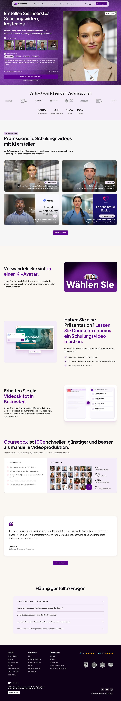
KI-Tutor (10, 665)
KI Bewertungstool (13, 668)
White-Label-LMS (13, 671)
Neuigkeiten (32, 671)
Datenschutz (54, 662)
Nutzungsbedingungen (57, 665)
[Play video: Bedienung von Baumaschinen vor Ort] (89, 176)
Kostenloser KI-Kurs (34, 662)
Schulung (18, 56)
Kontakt (52, 659)
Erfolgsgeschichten (34, 659)
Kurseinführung (9, 56)
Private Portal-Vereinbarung (58, 668)
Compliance (35, 56)
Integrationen (12, 674)
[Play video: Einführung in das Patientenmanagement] (89, 209)
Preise (62, 4)
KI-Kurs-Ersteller (13, 656)
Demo (30, 665)
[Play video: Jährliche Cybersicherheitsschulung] (31, 209)
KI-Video (10, 659)
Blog (29, 656)
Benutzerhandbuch (34, 668)
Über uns (52, 656)
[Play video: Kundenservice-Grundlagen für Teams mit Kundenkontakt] (31, 176)
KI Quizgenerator (13, 662)
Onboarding (26, 56)
